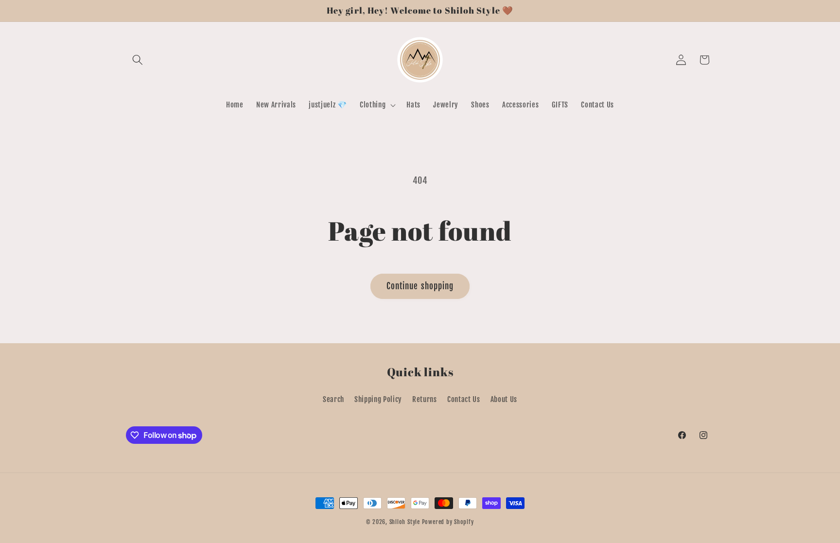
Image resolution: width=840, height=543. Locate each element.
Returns (424, 399)
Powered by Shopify (448, 521)
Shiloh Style (404, 521)
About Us (503, 399)
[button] (137, 59)
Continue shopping (420, 286)
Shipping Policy (378, 399)
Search (333, 399)
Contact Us (463, 399)
